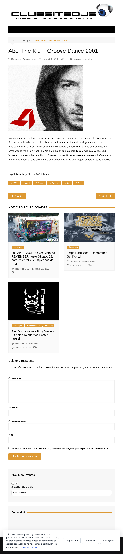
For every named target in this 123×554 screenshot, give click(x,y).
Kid (68, 183)
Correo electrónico (19, 421)
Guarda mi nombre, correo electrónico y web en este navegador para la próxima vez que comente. (60, 448)
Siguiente (103, 196)
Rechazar (90, 540)
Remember (87, 59)
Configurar (108, 540)
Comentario (15, 378)
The (79, 183)
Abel (27, 183)
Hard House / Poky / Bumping (40, 326)
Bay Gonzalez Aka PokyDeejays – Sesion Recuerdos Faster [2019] (33, 335)
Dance (41, 183)
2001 (15, 183)
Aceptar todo (72, 540)
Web (10, 434)
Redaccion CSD (21, 269)
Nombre (13, 407)
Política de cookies (28, 547)
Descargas (75, 59)
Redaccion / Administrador (23, 59)
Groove (55, 183)
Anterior (19, 196)
